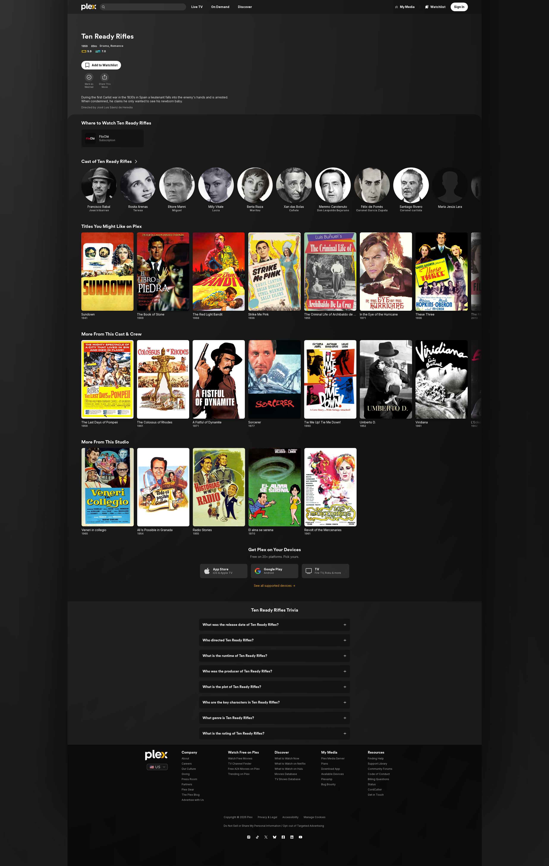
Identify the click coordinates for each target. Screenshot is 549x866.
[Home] (88, 7)
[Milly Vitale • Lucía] (216, 189)
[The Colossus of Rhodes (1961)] (163, 383)
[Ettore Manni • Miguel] (177, 189)
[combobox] (146, 6)
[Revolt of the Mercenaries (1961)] (330, 491)
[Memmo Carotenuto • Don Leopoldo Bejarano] (333, 189)
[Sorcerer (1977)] (274, 383)
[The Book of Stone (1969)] (163, 276)
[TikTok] (257, 837)
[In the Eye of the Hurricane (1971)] (386, 276)
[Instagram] (248, 837)
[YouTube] (300, 837)
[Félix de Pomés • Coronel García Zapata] (372, 189)
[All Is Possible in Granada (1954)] (163, 491)
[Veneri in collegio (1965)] (108, 491)
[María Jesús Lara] (450, 189)
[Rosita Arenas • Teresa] (138, 189)
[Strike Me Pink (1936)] (274, 276)
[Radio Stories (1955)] (219, 491)
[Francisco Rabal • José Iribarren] (99, 189)
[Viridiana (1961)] (441, 383)
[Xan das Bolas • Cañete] (294, 189)
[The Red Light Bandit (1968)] (219, 276)
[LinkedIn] (292, 837)
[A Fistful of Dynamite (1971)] (219, 383)
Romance (116, 45)
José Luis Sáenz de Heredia (115, 107)
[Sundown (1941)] (107, 276)
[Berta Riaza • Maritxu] (255, 189)
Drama (104, 45)
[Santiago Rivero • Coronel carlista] (411, 189)
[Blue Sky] (274, 837)
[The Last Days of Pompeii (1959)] (107, 383)
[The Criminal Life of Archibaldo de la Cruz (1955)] (330, 276)
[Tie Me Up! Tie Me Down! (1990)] (330, 383)
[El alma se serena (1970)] (275, 491)
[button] (104, 80)
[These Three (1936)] (441, 276)
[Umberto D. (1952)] (386, 383)
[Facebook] (283, 837)
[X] (266, 837)
